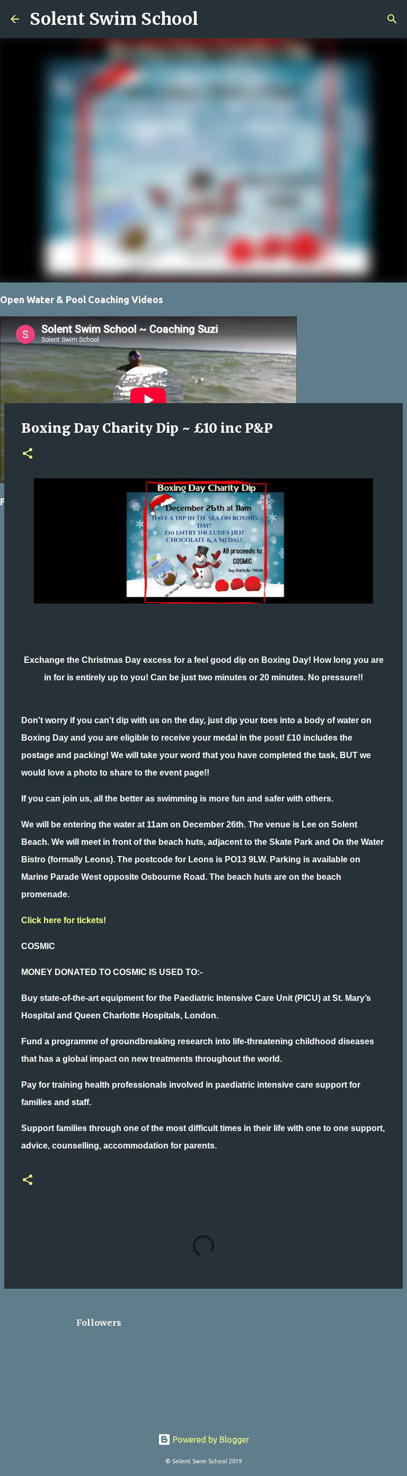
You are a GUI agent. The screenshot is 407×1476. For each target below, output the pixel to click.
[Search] (213, 19)
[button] (27, 454)
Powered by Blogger (210, 1439)
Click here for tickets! (63, 920)
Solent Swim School (114, 19)
